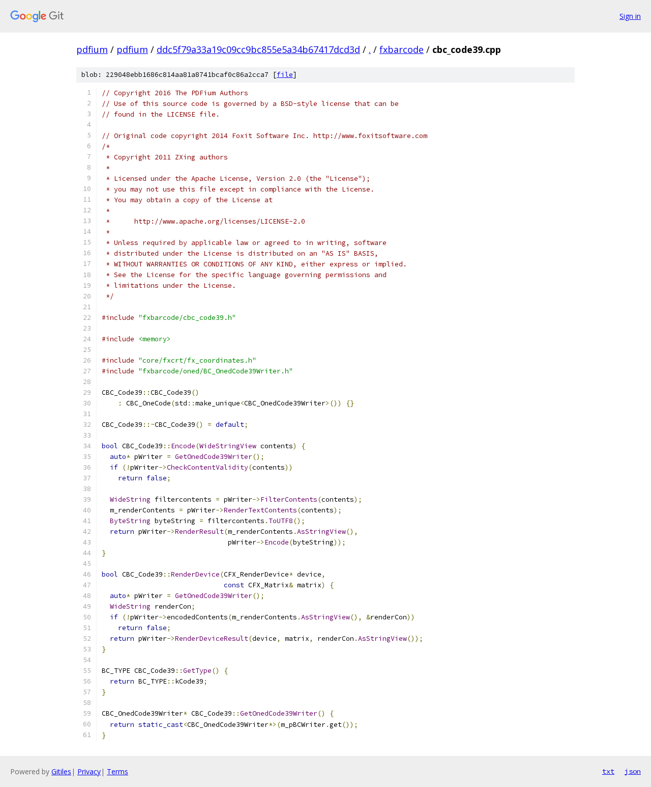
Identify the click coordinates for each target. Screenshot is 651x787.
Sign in (630, 16)
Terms (117, 771)
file (285, 74)
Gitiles (61, 771)
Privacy (89, 771)
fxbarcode (401, 49)
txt (608, 771)
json (633, 771)
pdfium (92, 49)
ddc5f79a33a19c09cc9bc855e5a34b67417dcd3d (258, 49)
